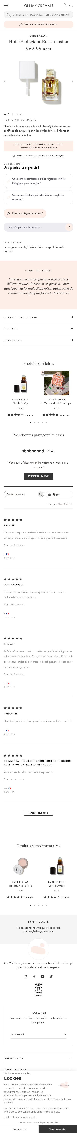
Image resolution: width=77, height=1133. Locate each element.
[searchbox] (20, 494)
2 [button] (34, 422)
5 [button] (46, 422)
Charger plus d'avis (38, 812)
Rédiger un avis (38, 476)
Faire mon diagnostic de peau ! (27, 213)
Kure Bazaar (38, 36)
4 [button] (42, 422)
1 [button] (30, 422)
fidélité (30, 119)
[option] (38, 146)
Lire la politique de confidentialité (20, 1117)
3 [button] (38, 422)
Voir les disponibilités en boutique (40, 155)
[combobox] (60, 504)
